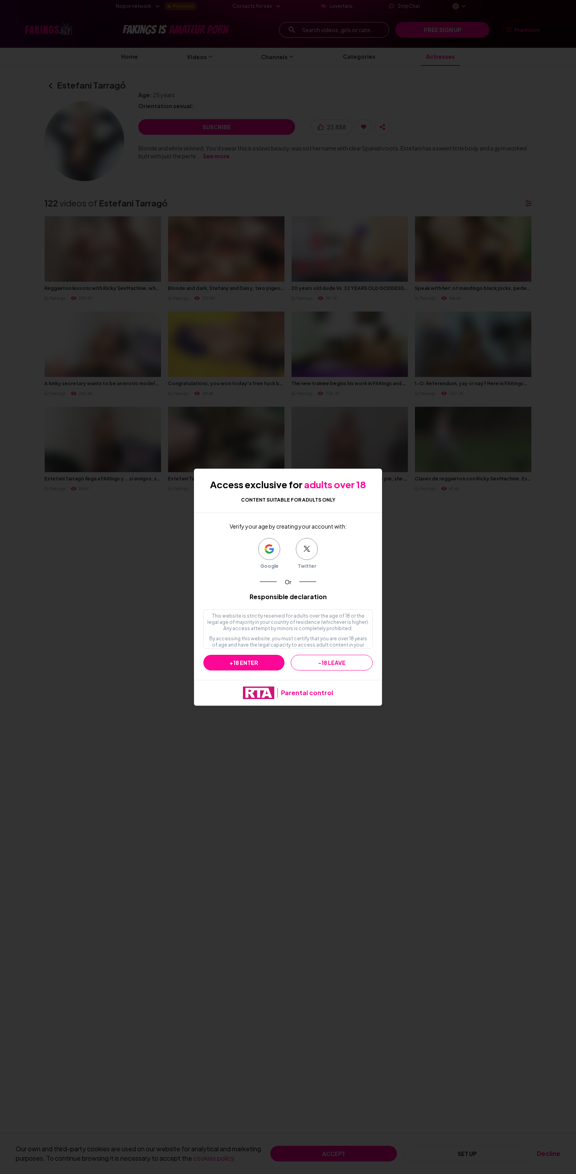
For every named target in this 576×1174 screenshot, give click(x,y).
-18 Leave (332, 662)
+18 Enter (244, 662)
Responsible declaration (288, 596)
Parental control (307, 692)
